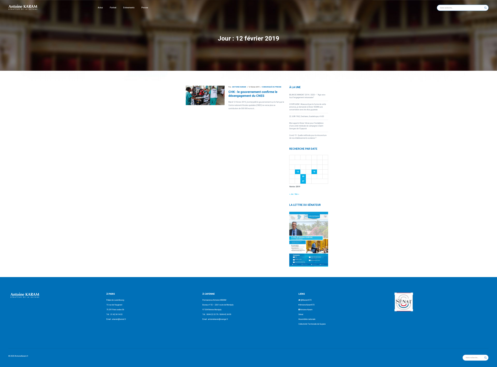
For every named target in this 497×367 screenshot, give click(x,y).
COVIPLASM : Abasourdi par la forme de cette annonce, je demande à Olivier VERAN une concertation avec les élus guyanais (307, 107)
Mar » (297, 194)
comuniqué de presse (271, 87)
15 (314, 171)
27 (303, 181)
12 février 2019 (253, 87)
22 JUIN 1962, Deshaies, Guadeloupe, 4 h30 (306, 116)
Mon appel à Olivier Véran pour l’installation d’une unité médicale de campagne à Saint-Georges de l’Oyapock (306, 126)
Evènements (128, 7)
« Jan (291, 194)
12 (298, 171)
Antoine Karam (239, 87)
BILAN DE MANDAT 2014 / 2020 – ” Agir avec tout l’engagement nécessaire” (307, 96)
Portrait (113, 7)
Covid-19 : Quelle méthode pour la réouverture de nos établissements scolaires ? (308, 136)
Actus (100, 7)
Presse (144, 7)
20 (303, 176)
